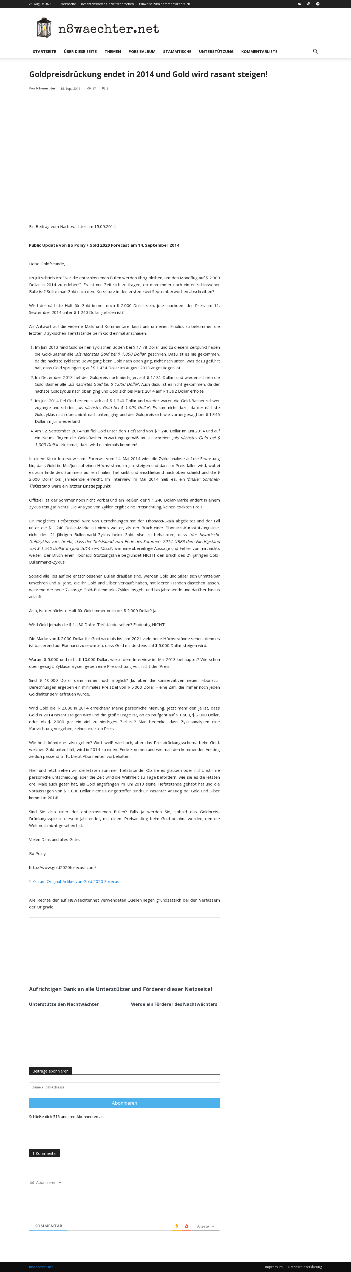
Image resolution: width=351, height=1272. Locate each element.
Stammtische (177, 51)
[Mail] (300, 4)
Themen (112, 51)
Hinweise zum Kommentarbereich (164, 4)
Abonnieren (124, 1103)
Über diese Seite (80, 51)
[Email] (94, 968)
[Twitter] (82, 968)
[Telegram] (318, 4)
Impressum (274, 1267)
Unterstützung (216, 51)
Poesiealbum (142, 51)
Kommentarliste (259, 51)
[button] (315, 52)
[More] (107, 968)
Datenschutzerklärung (305, 1267)
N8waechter (45, 88)
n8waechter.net (41, 1267)
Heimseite (68, 4)
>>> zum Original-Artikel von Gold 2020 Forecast (75, 881)
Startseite (44, 51)
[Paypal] (309, 4)
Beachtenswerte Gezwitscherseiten (107, 4)
